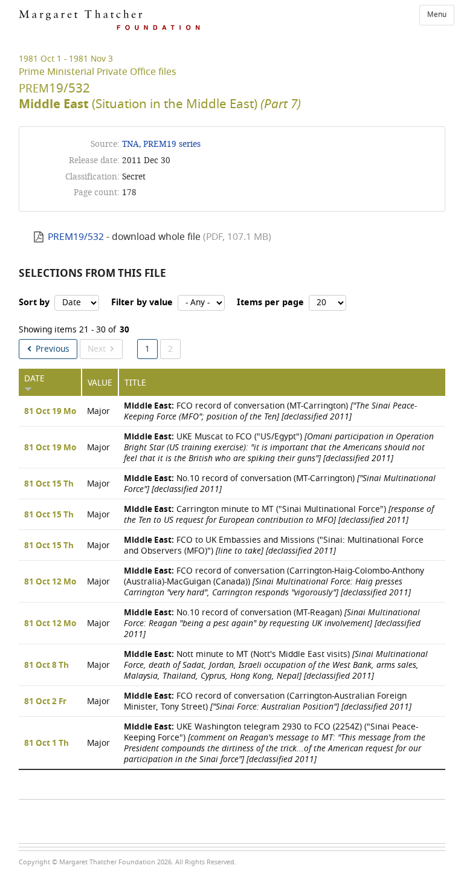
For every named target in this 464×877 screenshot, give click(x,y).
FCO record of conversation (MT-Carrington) (270, 411)
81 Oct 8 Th (46, 665)
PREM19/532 (76, 237)
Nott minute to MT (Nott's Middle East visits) (276, 665)
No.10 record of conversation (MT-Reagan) (272, 623)
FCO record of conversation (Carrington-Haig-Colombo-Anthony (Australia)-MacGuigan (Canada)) (274, 582)
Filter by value (142, 302)
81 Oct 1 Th (46, 743)
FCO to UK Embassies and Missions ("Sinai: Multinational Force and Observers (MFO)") (274, 545)
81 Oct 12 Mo (50, 582)
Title (135, 383)
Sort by (34, 302)
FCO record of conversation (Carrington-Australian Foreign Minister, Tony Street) (267, 701)
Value (100, 383)
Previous (52, 349)
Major (98, 411)
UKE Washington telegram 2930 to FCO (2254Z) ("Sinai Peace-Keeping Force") (274, 743)
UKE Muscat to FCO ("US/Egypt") (279, 447)
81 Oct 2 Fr (45, 702)
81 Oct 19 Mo (50, 412)
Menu (436, 14)
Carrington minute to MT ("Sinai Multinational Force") (279, 514)
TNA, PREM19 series (161, 144)
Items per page (270, 302)
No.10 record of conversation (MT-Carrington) (280, 484)
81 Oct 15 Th (49, 484)
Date (34, 378)
